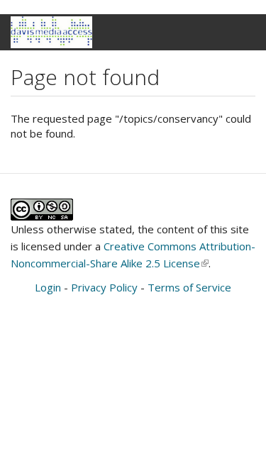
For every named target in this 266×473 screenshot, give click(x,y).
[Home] (51, 32)
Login (48, 287)
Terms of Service (189, 287)
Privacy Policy (104, 287)
